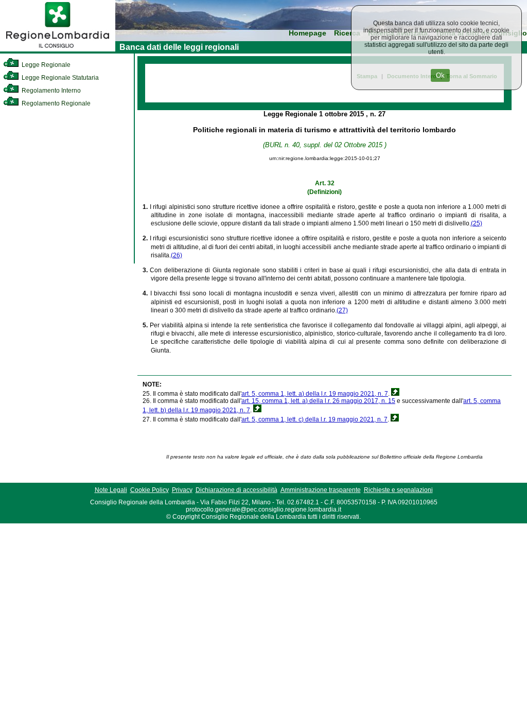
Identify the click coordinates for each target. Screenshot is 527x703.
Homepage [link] (307, 33)
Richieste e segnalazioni (398, 490)
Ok (440, 75)
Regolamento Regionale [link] (55, 103)
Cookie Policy (149, 490)
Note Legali (111, 490)
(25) (476, 223)
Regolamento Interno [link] (50, 90)
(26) (176, 255)
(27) (342, 310)
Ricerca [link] (347, 33)
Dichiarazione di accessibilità (236, 490)
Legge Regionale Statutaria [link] (59, 77)
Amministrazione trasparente (320, 490)
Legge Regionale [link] (45, 64)
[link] (57, 49)
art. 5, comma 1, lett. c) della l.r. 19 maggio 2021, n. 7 (314, 419)
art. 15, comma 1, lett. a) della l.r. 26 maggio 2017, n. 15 (318, 401)
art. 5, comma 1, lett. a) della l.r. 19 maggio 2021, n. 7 (314, 393)
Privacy (182, 490)
